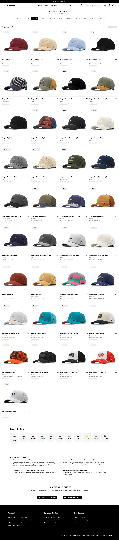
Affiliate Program (12, 523)
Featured (38, 5)
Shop (46, 5)
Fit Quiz (64, 5)
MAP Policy (98, 535)
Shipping (53, 517)
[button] (7, 27)
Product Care (54, 520)
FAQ (59, 520)
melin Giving (85, 523)
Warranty (46, 523)
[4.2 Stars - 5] (35, 378)
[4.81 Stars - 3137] (35, 104)
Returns (60, 517)
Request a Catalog (12, 517)
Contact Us (46, 517)
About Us (76, 517)
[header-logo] (11, 5)
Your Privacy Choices (107, 535)
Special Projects (86, 520)
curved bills (84, 472)
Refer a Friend (24, 523)
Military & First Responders (14, 525)
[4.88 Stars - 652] (93, 104)
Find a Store (24, 517)
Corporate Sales (11, 520)
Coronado (80, 462)
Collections (55, 5)
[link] (18, 18)
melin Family (77, 523)
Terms (78, 535)
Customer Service (51, 513)
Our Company (79, 513)
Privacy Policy (85, 535)
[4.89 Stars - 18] (64, 378)
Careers (84, 517)
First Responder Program (27, 520)
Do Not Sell (92, 535)
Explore (72, 5)
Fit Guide (42, 465)
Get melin (12, 513)
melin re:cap (80, 5)
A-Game (74, 472)
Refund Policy (47, 520)
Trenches (17, 472)
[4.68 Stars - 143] (5, 378)
